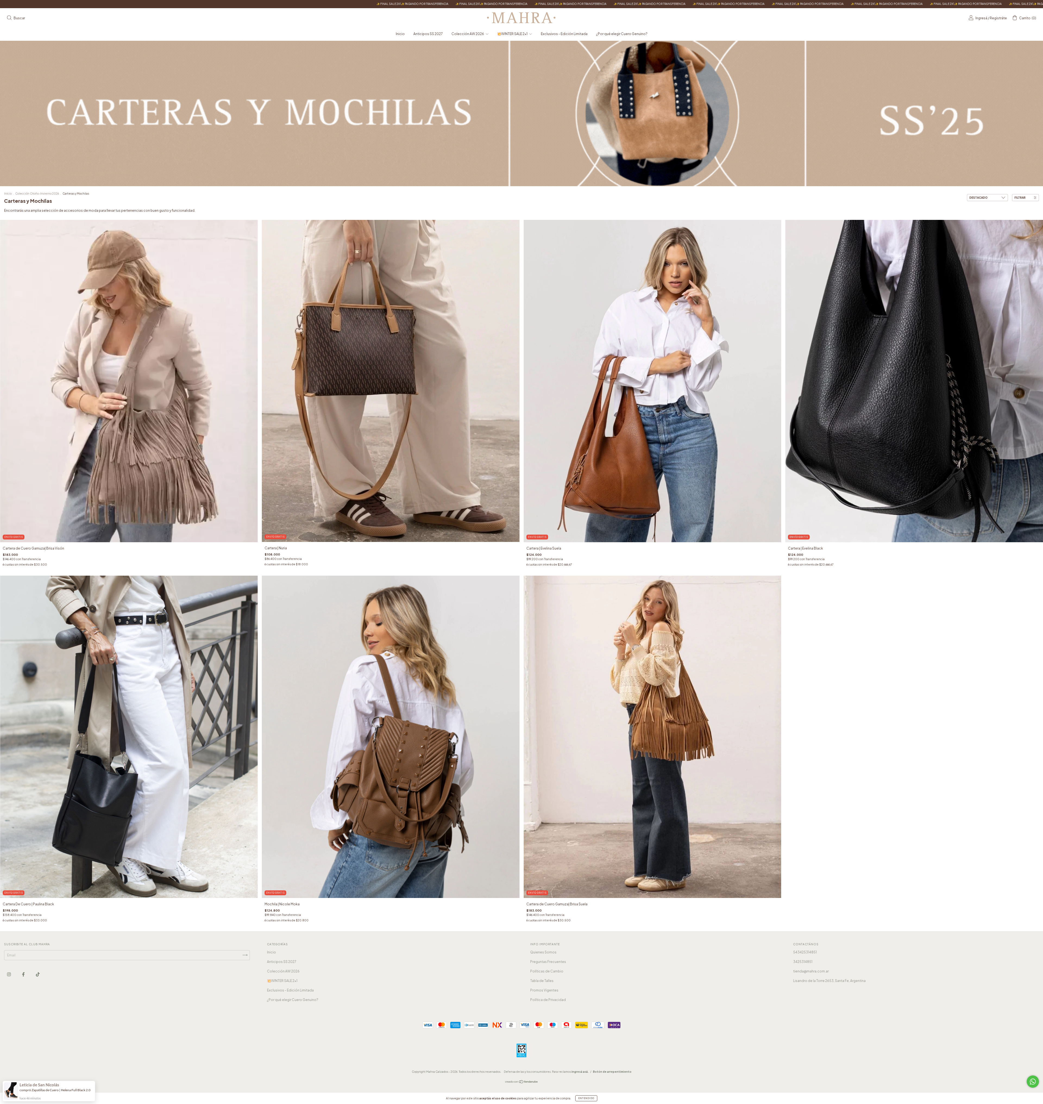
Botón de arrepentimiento (612, 1071)
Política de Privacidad (548, 1000)
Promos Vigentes (544, 990)
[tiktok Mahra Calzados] (38, 974)
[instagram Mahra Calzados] (9, 974)
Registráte (998, 18)
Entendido (586, 1098)
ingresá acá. (580, 1071)
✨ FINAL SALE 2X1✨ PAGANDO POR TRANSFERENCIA (111, 3)
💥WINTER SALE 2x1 (512, 34)
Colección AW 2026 (468, 34)
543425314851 (805, 952)
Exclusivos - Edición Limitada (564, 34)
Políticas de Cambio (546, 971)
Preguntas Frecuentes (548, 962)
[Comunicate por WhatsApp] (1033, 1081)
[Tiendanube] (522, 1082)
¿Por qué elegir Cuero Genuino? (622, 34)
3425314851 (802, 962)
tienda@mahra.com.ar (811, 971)
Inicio (400, 34)
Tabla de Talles (542, 981)
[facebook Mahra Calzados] (23, 974)
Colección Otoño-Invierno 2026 (37, 193)
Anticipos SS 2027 (428, 34)
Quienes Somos (543, 952)
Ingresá (981, 18)
